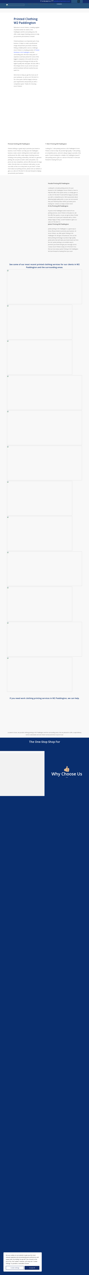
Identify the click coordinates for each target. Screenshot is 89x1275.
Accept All (32, 1268)
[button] (21, 93)
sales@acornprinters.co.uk (62, 1)
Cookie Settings (15, 1268)
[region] (22, 1262)
